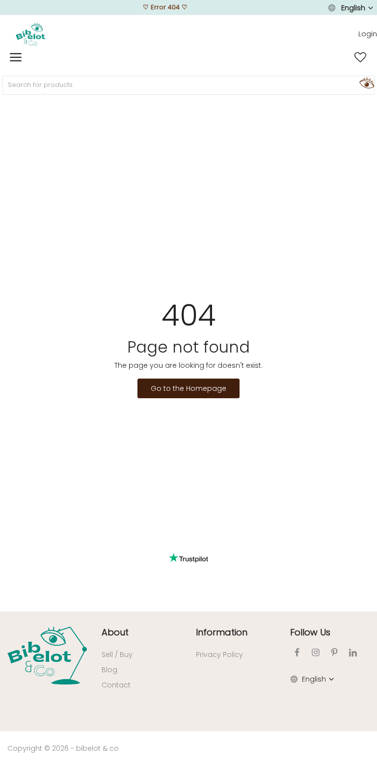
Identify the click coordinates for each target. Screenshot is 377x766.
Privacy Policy (219, 654)
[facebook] (297, 652)
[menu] (15, 57)
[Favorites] (360, 57)
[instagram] (316, 652)
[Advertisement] (188, 175)
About (115, 632)
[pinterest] (334, 652)
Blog (109, 670)
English (353, 8)
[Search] (365, 82)
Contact (116, 685)
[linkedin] (353, 652)
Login (367, 34)
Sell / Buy (117, 654)
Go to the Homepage (188, 388)
